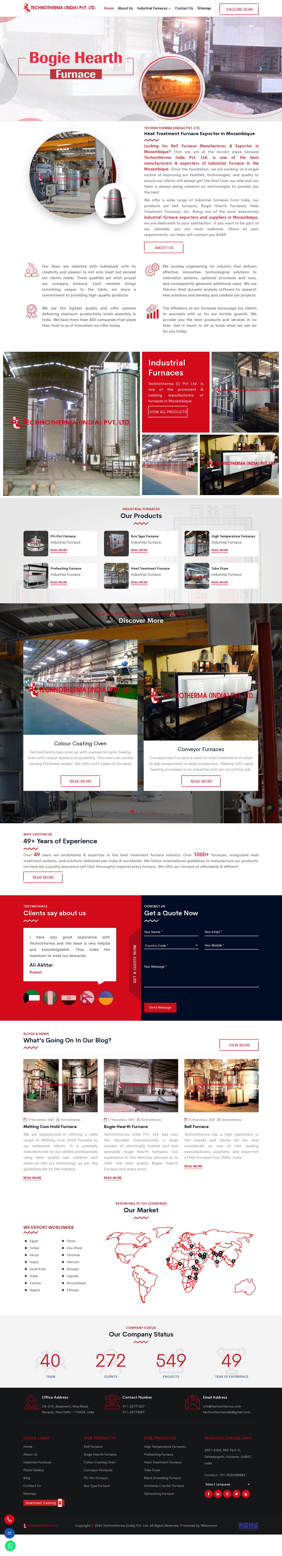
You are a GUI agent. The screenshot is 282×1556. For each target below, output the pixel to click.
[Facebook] (209, 1494)
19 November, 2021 (40, 1120)
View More (239, 1045)
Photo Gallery (33, 1470)
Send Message (160, 1007)
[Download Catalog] (50, 1503)
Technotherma (70, 1120)
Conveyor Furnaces (80, 749)
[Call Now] (9, 1519)
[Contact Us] (9, 1533)
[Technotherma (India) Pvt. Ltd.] (59, 7)
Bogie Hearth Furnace (245, 388)
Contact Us (184, 8)
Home (109, 8)
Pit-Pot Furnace (200, 743)
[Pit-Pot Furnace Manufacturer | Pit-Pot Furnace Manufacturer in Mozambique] (201, 687)
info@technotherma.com (222, 1406)
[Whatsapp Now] (10, 1546)
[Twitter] (236, 1494)
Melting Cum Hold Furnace (50, 1126)
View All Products (168, 412)
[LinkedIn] (218, 1494)
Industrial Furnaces (152, 8)
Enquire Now (239, 9)
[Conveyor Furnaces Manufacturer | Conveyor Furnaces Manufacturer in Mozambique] (80, 693)
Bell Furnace (71, 419)
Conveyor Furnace (239, 460)
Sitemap (204, 8)
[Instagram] (227, 1494)
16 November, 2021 (201, 1120)
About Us (125, 8)
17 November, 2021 (121, 1120)
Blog (26, 1478)
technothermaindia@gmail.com (226, 1412)
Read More (58, 550)
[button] (21, 69)
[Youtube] (246, 1494)
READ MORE (32, 1178)
